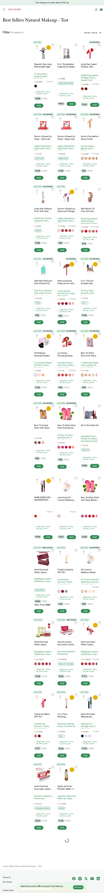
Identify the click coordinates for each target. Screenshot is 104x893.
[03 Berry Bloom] (66, 447)
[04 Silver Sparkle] (93, 375)
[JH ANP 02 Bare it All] (89, 231)
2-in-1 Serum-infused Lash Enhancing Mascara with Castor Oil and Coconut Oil (90, 282)
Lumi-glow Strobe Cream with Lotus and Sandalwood (66, 859)
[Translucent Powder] (35, 375)
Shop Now (70, 3)
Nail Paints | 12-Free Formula (88, 209)
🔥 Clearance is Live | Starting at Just (46, 2)
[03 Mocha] (39, 443)
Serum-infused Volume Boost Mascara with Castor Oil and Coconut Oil (41, 859)
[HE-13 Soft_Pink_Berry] (96, 664)
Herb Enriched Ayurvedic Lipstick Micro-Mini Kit (66, 643)
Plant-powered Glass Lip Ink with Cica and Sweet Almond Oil (65, 282)
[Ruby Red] (82, 89)
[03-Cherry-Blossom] (62, 231)
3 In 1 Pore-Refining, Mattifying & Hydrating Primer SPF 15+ (65, 715)
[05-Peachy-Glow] (66, 231)
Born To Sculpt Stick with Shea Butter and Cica (41, 426)
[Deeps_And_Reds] (42, 664)
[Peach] (35, 736)
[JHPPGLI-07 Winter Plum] (62, 304)
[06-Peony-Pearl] (69, 231)
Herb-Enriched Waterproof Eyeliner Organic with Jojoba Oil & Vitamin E (89, 715)
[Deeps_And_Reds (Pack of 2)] (46, 664)
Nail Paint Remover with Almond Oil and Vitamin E (43, 282)
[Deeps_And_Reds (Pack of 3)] (50, 664)
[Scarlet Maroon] (85, 89)
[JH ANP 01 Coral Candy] (82, 231)
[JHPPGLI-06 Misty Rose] (58, 304)
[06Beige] (96, 158)
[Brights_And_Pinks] (35, 664)
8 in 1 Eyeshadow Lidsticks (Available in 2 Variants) (66, 65)
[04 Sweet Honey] (62, 375)
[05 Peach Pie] (73, 447)
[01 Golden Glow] (82, 375)
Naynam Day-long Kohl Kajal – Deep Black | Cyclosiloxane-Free (89, 859)
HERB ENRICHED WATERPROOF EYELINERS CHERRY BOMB (42, 498)
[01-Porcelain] (82, 808)
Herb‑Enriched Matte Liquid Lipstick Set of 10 (42, 570)
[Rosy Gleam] (58, 880)
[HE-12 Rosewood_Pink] (85, 664)
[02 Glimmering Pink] (85, 375)
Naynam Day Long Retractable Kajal (42, 65)
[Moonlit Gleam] (62, 880)
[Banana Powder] (42, 375)
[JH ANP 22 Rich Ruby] (85, 231)
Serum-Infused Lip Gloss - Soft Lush (43, 137)
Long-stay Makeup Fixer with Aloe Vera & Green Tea (43, 209)
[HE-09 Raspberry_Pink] (93, 664)
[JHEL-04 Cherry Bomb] (35, 516)
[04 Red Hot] (69, 447)
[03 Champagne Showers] (89, 375)
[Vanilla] (58, 592)
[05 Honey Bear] (66, 375)
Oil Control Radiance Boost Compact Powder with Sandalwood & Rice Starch (90, 570)
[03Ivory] (85, 158)
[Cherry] (39, 736)
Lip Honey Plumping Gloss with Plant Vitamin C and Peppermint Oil (66, 354)
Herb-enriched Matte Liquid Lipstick (88, 643)
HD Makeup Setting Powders (42, 354)
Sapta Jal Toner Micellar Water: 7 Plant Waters (65, 787)
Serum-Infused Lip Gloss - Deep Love (66, 137)
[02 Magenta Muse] (62, 447)
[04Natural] (89, 158)
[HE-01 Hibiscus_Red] (82, 664)
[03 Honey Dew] (58, 375)
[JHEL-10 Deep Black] (82, 736)
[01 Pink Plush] (58, 447)
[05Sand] (93, 158)
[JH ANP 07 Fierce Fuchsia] (96, 231)
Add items (78, 887)
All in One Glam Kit (90, 425)
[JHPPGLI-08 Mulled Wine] (66, 304)
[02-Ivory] (82, 592)
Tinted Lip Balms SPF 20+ (65, 570)
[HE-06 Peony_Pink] (89, 664)
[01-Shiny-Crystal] (58, 231)
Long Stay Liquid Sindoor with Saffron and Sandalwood (89, 65)
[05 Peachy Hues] (96, 375)
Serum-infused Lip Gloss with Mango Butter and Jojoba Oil (66, 209)
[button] (5, 9)
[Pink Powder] (39, 375)
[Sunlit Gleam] (66, 880)
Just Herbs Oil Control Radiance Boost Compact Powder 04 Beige (65, 498)
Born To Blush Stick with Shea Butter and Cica (66, 426)
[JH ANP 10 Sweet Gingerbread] (93, 231)
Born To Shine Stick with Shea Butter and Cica (88, 354)
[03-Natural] (85, 808)
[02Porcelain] (82, 158)
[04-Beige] (58, 516)
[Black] (35, 86)
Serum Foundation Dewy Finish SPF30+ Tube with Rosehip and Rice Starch (89, 137)
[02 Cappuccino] (35, 443)
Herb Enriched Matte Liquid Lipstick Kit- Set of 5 (43, 643)
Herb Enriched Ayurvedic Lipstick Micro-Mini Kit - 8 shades (43, 787)
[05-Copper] (85, 592)
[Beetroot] (62, 592)
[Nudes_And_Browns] (39, 664)
